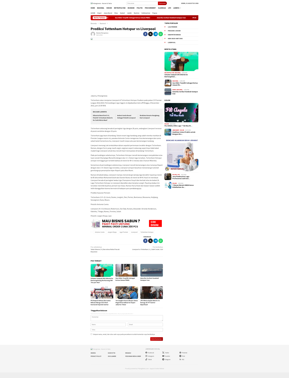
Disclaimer (112, 356)
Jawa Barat (175, 130)
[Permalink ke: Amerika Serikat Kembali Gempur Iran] (151, 270)
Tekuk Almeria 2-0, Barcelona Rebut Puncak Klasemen (105, 249)
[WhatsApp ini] (160, 34)
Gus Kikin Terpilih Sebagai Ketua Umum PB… (185, 84)
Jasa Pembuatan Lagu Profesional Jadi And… (181, 178)
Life (178, 174)
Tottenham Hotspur (147, 232)
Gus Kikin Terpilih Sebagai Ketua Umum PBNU (119, 18)
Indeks (93, 353)
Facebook (151, 353)
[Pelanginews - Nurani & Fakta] (101, 3)
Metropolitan (169, 73)
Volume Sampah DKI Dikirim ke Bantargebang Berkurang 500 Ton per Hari (102, 280)
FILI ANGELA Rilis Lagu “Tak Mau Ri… (178, 126)
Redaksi (128, 353)
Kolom (167, 100)
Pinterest (184, 353)
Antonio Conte (100, 232)
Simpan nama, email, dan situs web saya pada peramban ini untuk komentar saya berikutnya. (124, 334)
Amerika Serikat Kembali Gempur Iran (157, 18)
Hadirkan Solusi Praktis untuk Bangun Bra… (183, 133)
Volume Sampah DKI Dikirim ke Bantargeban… (176, 76)
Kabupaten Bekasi (174, 35)
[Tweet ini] (150, 34)
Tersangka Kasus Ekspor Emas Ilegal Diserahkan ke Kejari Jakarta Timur (126, 303)
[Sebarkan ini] (145, 34)
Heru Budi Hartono (175, 39)
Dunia (174, 89)
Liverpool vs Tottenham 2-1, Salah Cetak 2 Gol (147, 248)
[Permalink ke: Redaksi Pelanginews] (93, 34)
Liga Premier (124, 232)
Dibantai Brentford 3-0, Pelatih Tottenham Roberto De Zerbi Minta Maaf (103, 118)
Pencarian (162, 3)
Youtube (167, 356)
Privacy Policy (96, 356)
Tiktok (150, 359)
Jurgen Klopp (112, 232)
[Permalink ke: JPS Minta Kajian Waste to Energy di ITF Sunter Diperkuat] (151, 292)
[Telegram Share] (155, 34)
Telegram (167, 359)
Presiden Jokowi (174, 31)
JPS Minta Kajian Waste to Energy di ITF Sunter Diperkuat (150, 303)
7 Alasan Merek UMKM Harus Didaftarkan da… (183, 186)
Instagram (151, 356)
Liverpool (134, 232)
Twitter (167, 353)
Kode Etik (111, 353)
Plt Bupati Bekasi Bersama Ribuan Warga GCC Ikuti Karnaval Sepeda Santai (101, 303)
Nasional (178, 73)
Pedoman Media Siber (133, 356)
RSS (183, 359)
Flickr (183, 356)
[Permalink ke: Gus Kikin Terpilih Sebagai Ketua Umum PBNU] (126, 270)
